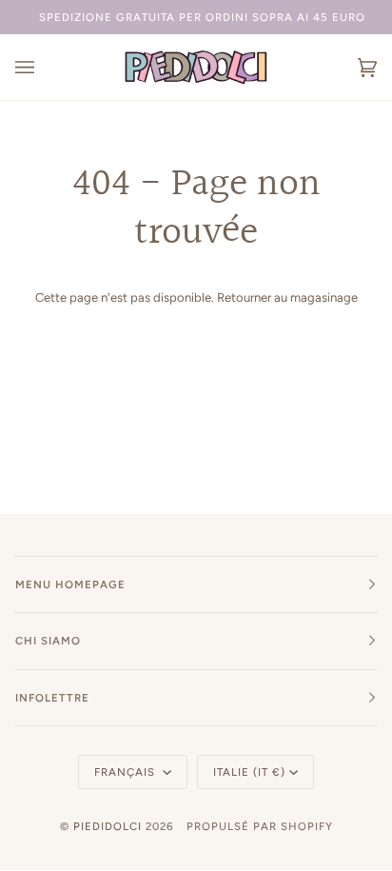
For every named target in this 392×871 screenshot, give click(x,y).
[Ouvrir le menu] (43, 67)
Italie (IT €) (249, 772)
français (126, 772)
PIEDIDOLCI (107, 826)
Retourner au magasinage (287, 297)
